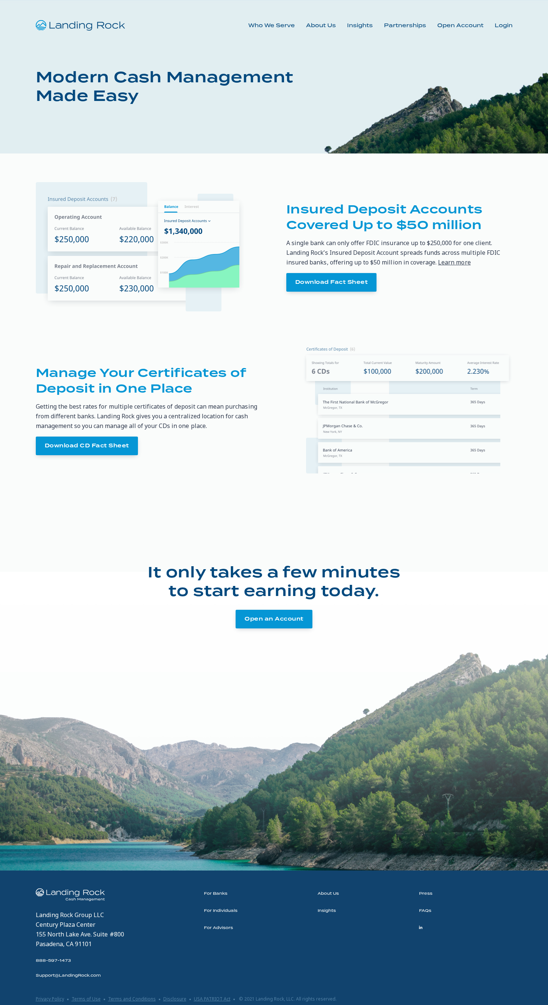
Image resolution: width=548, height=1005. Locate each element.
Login (504, 26)
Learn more (454, 262)
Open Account (460, 26)
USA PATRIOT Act (212, 999)
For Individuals (220, 911)
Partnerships (405, 26)
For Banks (215, 894)
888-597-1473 (53, 961)
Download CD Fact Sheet (87, 446)
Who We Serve (271, 26)
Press (425, 894)
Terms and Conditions (132, 999)
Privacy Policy (50, 999)
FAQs (425, 911)
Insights (360, 26)
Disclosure (174, 999)
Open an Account (274, 619)
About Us (321, 26)
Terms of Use (86, 999)
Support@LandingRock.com (68, 976)
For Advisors (218, 928)
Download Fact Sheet (331, 282)
